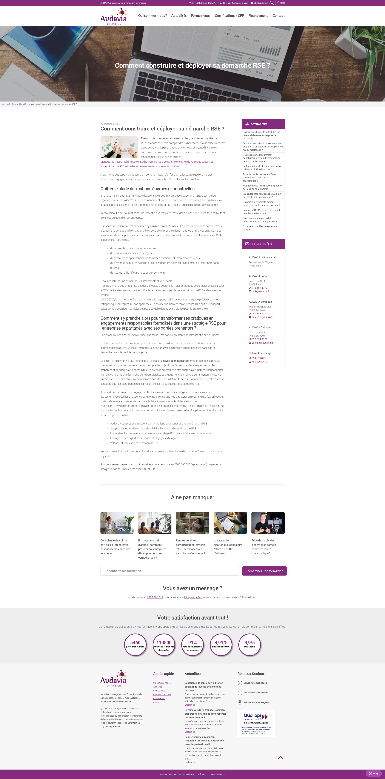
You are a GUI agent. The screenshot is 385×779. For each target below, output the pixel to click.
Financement (258, 16)
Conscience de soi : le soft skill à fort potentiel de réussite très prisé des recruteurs (261, 135)
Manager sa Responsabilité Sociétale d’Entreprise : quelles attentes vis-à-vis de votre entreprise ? (155, 161)
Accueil (6, 104)
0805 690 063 (258, 358)
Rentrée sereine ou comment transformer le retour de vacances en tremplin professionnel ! (261, 158)
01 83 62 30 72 (259, 287)
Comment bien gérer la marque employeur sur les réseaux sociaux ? (261, 204)
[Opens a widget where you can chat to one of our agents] (373, 773)
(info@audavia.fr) (110, 469)
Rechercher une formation (264, 571)
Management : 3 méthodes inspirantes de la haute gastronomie (263, 187)
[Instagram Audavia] (282, 3)
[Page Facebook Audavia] (277, 3)
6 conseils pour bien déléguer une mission (260, 228)
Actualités (179, 16)
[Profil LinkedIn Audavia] (272, 3)
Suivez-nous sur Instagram (256, 702)
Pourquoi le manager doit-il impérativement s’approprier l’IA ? (260, 220)
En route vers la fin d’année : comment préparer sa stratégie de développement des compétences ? (263, 146)
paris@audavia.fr (260, 291)
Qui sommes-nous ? (152, 16)
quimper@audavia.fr (262, 342)
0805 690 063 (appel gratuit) (235, 3)
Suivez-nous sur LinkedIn (255, 683)
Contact (279, 16)
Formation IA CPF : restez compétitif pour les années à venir (261, 212)
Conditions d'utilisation (216, 774)
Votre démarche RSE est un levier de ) (139, 166)
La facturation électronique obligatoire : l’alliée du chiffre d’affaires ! (263, 168)
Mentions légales (198, 774)
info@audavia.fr (261, 3)
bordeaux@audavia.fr (262, 317)
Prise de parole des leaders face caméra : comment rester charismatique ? (259, 177)
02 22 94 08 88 (259, 339)
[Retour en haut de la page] (281, 759)
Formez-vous (200, 16)
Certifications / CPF (229, 16)
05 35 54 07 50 (259, 313)
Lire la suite (190, 705)
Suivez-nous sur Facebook (256, 692)
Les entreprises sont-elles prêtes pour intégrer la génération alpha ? (262, 195)
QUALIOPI (150, 469)
